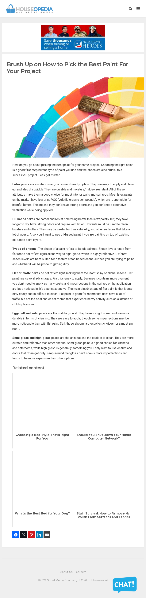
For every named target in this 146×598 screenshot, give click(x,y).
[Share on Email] (47, 534)
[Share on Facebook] (15, 534)
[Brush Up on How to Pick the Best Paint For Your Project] (73, 117)
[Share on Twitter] (23, 534)
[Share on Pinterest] (31, 534)
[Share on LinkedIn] (39, 534)
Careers (81, 572)
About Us (66, 572)
